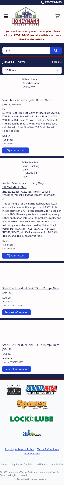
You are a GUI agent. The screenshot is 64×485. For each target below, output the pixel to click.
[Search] (56, 50)
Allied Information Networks (34, 479)
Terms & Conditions (48, 449)
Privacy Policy (32, 453)
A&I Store (42, 464)
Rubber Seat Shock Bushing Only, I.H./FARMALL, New (23, 185)
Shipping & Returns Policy (19, 449)
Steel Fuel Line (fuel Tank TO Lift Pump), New (30, 288)
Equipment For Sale (22, 464)
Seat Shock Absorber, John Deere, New (26, 100)
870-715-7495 (53, 2)
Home (4, 464)
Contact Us (57, 464)
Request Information (16, 312)
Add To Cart (17, 150)
